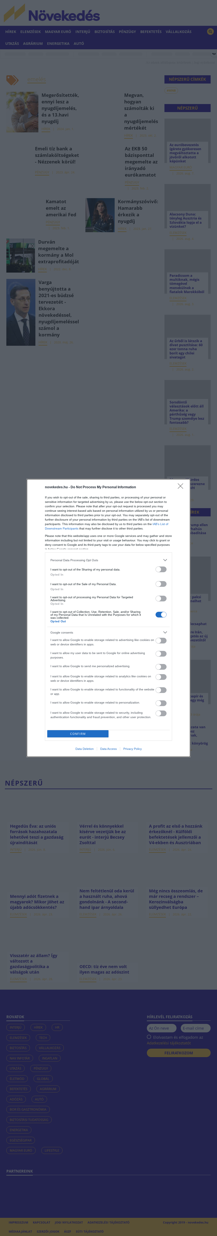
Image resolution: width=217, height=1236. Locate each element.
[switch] (161, 569)
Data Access (108, 748)
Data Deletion (84, 748)
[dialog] (108, 618)
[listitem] (108, 560)
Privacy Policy (132, 748)
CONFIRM (78, 733)
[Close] (182, 487)
